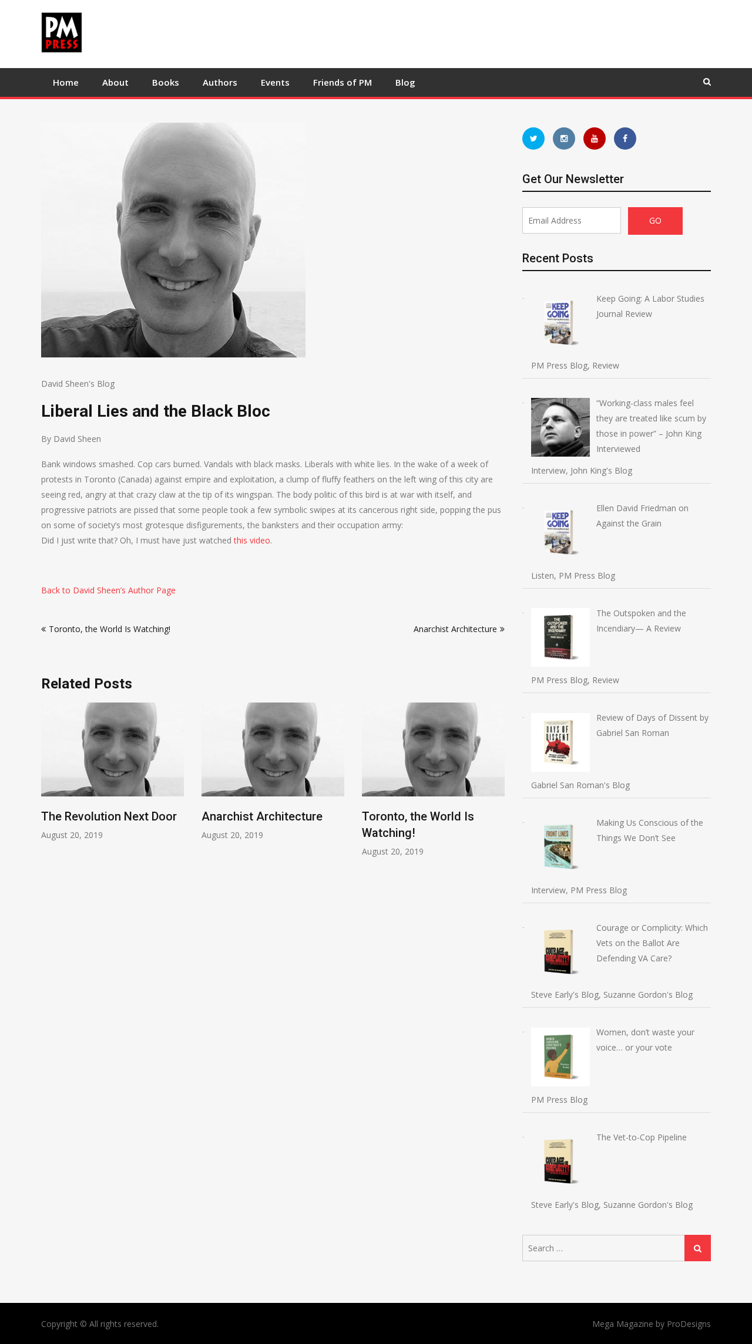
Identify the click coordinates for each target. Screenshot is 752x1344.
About (115, 82)
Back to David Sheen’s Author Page (108, 590)
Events (275, 82)
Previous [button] (48, 786)
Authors (220, 82)
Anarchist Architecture (455, 628)
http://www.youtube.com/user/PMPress (594, 138)
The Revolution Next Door (109, 816)
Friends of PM (342, 82)
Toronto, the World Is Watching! (109, 628)
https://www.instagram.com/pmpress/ (564, 138)
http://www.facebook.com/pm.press (625, 138)
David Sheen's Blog (78, 383)
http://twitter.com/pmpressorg (533, 138)
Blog (405, 82)
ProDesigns (689, 1323)
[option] (112, 771)
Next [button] (497, 786)
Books (165, 82)
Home (66, 82)
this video (252, 540)
